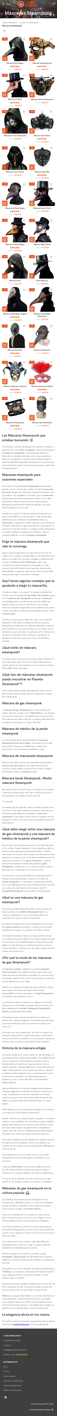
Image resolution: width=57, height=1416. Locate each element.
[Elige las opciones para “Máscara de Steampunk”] (32, 58)
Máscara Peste (15, 281)
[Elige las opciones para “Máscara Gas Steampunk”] (32, 417)
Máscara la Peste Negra (15, 245)
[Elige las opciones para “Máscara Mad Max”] (32, 167)
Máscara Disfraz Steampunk (42, 100)
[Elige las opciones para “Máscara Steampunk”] (32, 345)
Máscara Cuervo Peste (15, 172)
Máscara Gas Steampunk (42, 423)
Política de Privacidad (12, 1390)
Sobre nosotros (9, 1376)
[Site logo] (28, 3)
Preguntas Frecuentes (11, 1340)
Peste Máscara (42, 281)
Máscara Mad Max (42, 172)
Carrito (6, 1371)
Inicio (5, 1366)
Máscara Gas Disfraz (42, 136)
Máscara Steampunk (42, 350)
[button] (5, 58)
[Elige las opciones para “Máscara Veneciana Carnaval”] (5, 381)
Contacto (7, 1345)
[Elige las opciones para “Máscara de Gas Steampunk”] (5, 131)
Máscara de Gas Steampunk (15, 136)
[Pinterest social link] (5, 1397)
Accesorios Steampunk (29, 22)
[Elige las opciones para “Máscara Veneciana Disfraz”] (32, 381)
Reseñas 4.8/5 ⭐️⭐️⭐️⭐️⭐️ (15, 1354)
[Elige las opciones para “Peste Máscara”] (32, 276)
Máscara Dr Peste (15, 99)
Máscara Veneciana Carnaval (14, 386)
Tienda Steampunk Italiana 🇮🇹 (42, 1409)
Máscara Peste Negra (15, 63)
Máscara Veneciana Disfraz (42, 386)
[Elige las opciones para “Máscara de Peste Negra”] (5, 203)
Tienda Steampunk (9, 22)
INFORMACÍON (10, 1362)
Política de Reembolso (12, 1385)
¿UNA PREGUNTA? (12, 1335)
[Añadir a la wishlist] (24, 39)
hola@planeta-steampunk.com (15, 1350)
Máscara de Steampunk (42, 63)
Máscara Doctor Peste (42, 208)
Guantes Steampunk (21, 1324)
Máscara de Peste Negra (15, 208)
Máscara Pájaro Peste (42, 245)
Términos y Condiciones (13, 1380)
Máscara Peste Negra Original (15, 314)
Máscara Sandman (15, 350)
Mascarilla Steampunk (15, 423)
